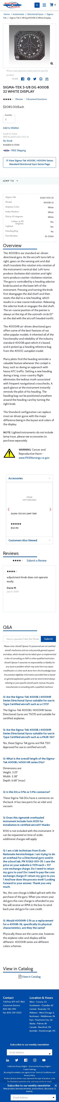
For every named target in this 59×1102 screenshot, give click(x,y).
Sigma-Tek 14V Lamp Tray (24, 513)
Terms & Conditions (44, 1072)
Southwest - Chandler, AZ (41, 1005)
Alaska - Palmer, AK (38, 1023)
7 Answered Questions (36, 99)
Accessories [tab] (15, 478)
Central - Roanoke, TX (39, 1009)
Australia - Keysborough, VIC (42, 1030)
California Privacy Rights (17, 1066)
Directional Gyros (35, 14)
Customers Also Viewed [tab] (22, 540)
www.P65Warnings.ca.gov (34, 457)
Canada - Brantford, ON (40, 1027)
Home (7, 14)
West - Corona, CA (38, 1001)
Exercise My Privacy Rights (39, 1066)
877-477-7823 (18, 1001)
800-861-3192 (9, 1009)
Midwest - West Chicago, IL (41, 1012)
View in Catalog (31, 976)
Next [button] (50, 509)
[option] (29, 46)
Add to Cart (29, 528)
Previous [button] (8, 509)
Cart (55, 4)
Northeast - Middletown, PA (42, 1016)
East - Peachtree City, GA (40, 1020)
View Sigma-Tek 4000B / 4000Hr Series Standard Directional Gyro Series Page (30, 162)
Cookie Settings (29, 1069)
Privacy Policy (29, 1075)
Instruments (18, 14)
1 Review (19, 99)
